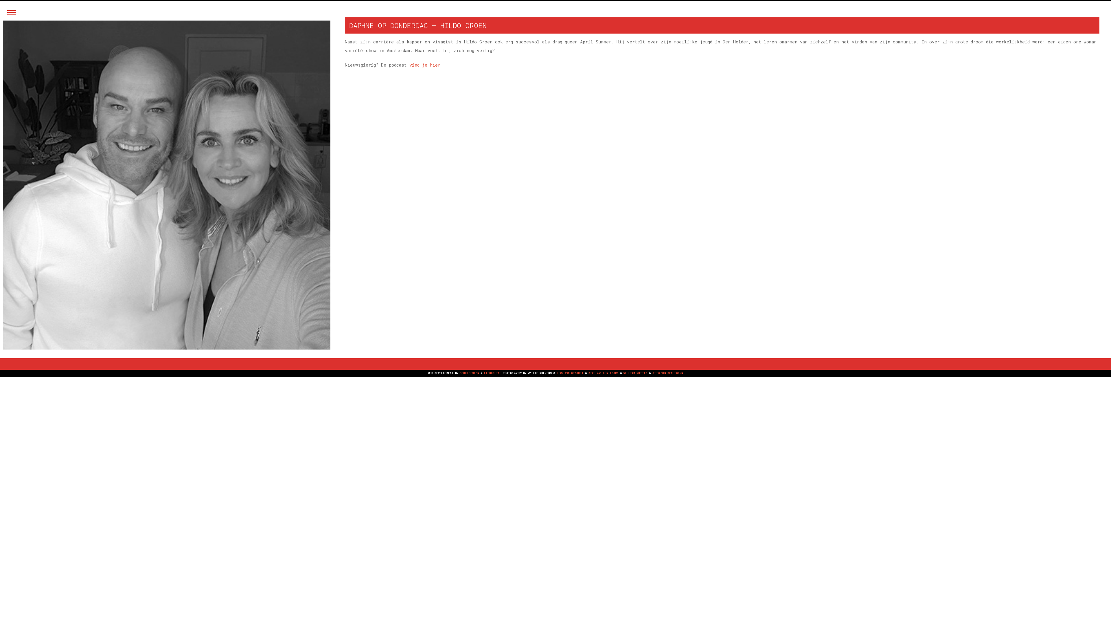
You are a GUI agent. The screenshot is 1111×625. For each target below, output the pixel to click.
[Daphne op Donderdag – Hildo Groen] (166, 185)
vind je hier (424, 65)
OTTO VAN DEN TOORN (667, 373)
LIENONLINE (492, 373)
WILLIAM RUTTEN (635, 373)
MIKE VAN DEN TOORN (603, 373)
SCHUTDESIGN (469, 373)
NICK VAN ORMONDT (570, 373)
